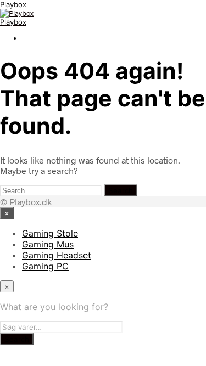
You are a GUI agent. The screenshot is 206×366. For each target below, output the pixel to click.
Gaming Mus (48, 244)
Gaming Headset (56, 255)
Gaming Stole (50, 233)
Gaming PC (45, 266)
